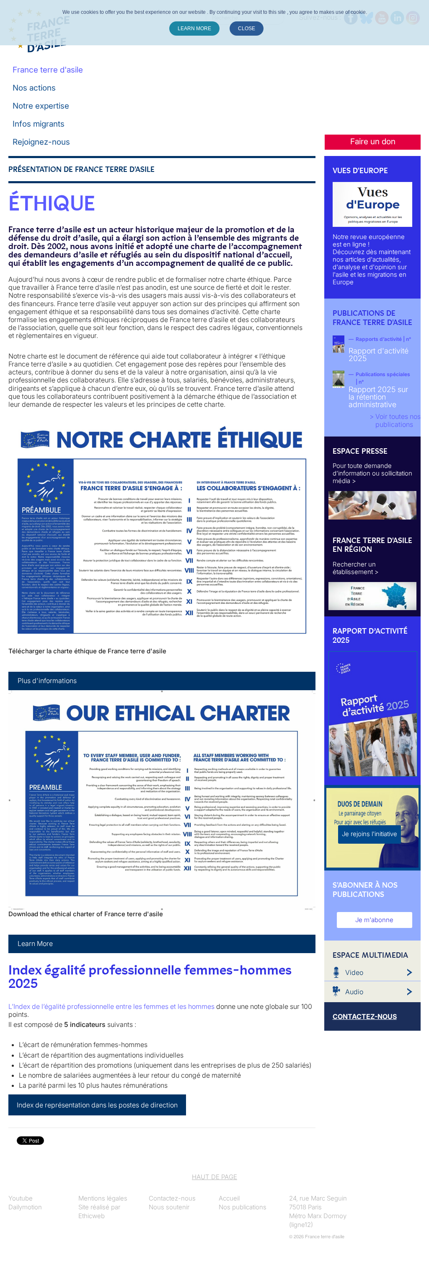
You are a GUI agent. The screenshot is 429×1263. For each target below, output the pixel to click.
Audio (354, 992)
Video (354, 972)
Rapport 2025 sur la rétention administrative (378, 397)
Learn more (194, 28)
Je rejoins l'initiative (369, 834)
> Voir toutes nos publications (395, 420)
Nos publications (242, 1207)
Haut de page (214, 1177)
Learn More (35, 943)
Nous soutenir (169, 1207)
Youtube (20, 1198)
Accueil (229, 1198)
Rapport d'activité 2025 (378, 354)
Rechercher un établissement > (356, 568)
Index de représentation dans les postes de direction (97, 1105)
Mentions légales (102, 1198)
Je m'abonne (374, 920)
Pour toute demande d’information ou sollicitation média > (372, 473)
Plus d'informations (47, 680)
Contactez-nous (172, 1198)
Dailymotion (25, 1207)
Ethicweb (91, 1216)
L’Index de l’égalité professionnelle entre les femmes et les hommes (111, 1006)
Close (246, 28)
